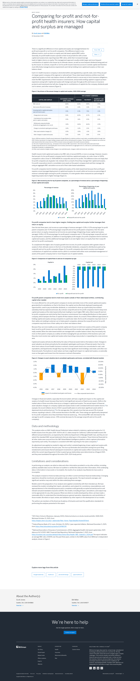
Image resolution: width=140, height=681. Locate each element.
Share (95, 54)
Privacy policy (38, 673)
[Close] (137, 4)
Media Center (41, 655)
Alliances (40, 664)
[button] (90, 668)
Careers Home (76, 649)
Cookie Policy (23, 7)
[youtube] (98, 668)
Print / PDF (97, 50)
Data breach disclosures (59, 673)
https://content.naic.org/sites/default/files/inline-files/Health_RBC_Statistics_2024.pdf (62, 535)
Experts (40, 661)
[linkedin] (94, 668)
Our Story (40, 649)
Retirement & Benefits (61, 655)
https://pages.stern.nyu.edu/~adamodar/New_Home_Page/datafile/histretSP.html (60, 521)
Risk (56, 658)
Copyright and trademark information (22, 673)
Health (56, 649)
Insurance (57, 652)
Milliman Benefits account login (108, 673)
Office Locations (42, 658)
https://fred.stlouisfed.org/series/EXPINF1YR (50, 526)
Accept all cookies (127, 4)
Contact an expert (70, 632)
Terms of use (32, 673)
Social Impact (41, 652)
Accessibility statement (69, 673)
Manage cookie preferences (90, 4)
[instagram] (102, 668)
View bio (18, 605)
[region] (70, 4)
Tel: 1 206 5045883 (27, 603)
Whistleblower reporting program (48, 673)
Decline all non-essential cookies (110, 4)
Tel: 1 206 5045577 (83, 603)
